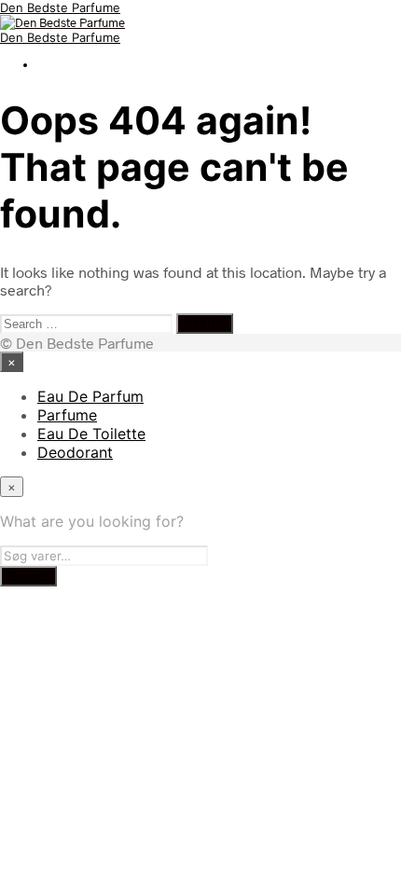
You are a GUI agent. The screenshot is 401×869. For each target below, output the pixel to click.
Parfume (67, 415)
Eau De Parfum (90, 396)
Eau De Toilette (91, 433)
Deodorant (75, 452)
